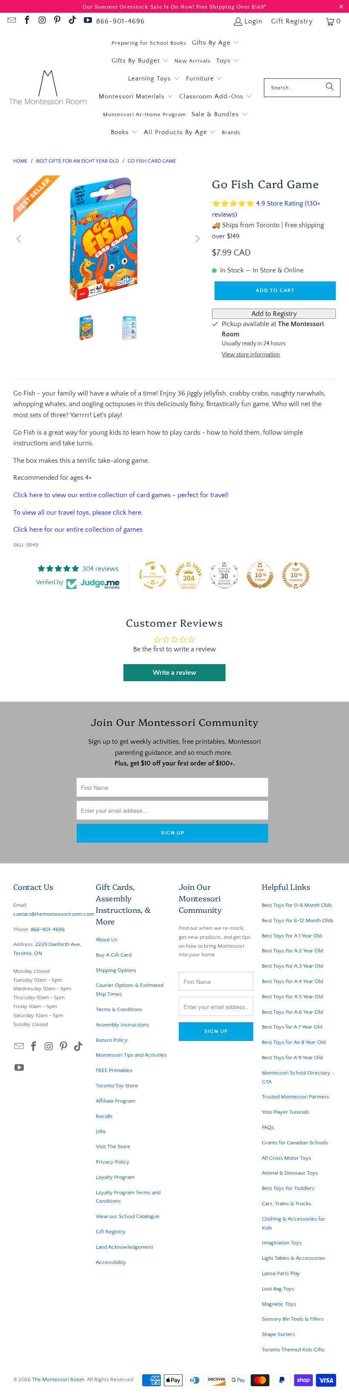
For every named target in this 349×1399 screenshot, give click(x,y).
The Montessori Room (58, 1379)
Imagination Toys (282, 1243)
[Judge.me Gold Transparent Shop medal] (152, 575)
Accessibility (111, 1262)
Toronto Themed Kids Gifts (293, 1350)
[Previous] (19, 238)
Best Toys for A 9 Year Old (292, 1058)
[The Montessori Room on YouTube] (87, 21)
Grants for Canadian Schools (295, 1143)
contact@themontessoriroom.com (53, 914)
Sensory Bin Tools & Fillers (293, 1319)
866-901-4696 (120, 21)
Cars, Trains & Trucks (286, 1204)
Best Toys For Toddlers (288, 1188)
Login (253, 21)
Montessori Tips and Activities (131, 1055)
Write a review (174, 673)
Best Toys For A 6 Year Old (292, 1012)
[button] (216, 43)
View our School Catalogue (128, 1216)
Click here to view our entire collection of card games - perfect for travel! (121, 495)
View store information (251, 354)
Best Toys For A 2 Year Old (292, 951)
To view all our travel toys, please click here (77, 512)
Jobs (101, 1131)
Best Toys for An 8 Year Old (294, 1042)
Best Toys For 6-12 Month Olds (297, 920)
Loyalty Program (115, 1177)
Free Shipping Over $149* (231, 6)
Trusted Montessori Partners (295, 1097)
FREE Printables (114, 1070)
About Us (106, 940)
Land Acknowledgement (124, 1247)
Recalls (104, 1116)
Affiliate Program (115, 1101)
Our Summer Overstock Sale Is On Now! (139, 6)
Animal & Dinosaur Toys (290, 1173)
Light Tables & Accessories (293, 1258)
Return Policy (112, 1040)
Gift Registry (292, 21)
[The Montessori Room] (48, 88)
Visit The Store (113, 1147)
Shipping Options (116, 970)
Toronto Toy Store (117, 1086)
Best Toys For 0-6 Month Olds (297, 905)
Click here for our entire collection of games (78, 529)
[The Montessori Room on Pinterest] (57, 21)
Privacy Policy (112, 1162)
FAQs (268, 1127)
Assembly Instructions (122, 1025)
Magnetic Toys (279, 1304)
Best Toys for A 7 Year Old (292, 1027)
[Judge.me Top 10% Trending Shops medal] (295, 575)
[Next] (197, 238)
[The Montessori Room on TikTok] (72, 21)
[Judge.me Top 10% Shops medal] (260, 575)
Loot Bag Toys (278, 1289)
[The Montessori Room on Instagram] (41, 21)
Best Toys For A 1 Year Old (292, 936)
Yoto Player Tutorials (285, 1112)
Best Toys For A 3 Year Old (292, 966)
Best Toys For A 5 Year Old (292, 997)
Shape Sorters (278, 1334)
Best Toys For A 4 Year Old (292, 981)
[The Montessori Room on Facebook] (26, 21)
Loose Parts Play (281, 1273)
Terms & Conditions (119, 1009)
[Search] (329, 87)
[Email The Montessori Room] (11, 21)
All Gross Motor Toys (286, 1158)
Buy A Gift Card (114, 955)
